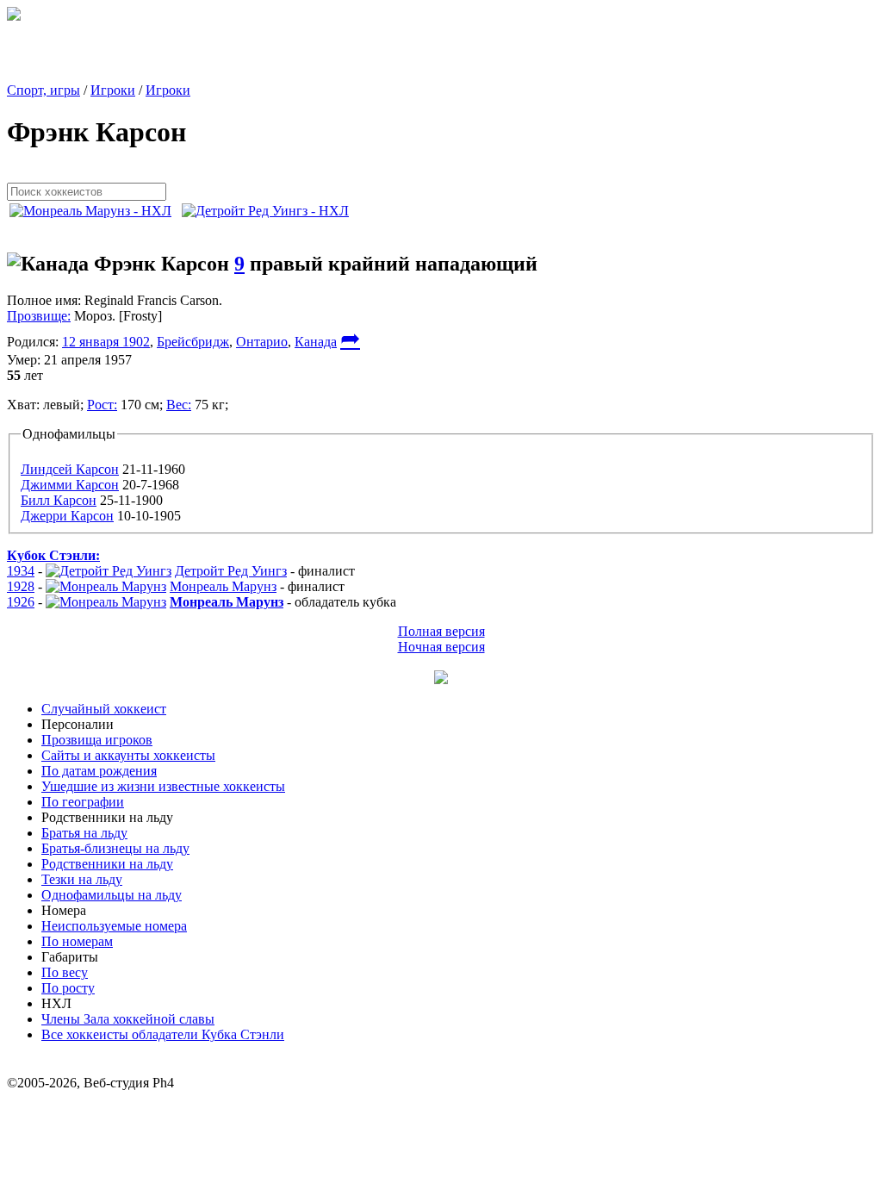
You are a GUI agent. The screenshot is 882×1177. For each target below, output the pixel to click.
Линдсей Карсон (70, 469)
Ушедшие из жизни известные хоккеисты (163, 786)
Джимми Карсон (70, 484)
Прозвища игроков (96, 739)
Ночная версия (441, 646)
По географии (82, 801)
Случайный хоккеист (103, 708)
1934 (20, 571)
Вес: (178, 404)
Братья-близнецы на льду (115, 848)
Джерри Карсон (67, 515)
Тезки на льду (81, 879)
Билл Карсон (58, 500)
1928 (20, 586)
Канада (316, 341)
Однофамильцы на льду (111, 894)
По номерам (77, 941)
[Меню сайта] (441, 679)
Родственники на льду (107, 863)
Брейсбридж (193, 341)
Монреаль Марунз (223, 586)
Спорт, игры (43, 90)
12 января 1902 (106, 341)
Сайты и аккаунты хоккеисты (128, 755)
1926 (20, 602)
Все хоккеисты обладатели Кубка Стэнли (162, 1034)
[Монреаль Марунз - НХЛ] (95, 210)
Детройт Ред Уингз (231, 571)
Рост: (102, 404)
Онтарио (262, 341)
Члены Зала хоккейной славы (127, 1019)
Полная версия (441, 631)
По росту (68, 988)
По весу (64, 972)
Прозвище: (39, 315)
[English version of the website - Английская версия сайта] (14, 16)
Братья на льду (84, 832)
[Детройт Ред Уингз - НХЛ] (270, 210)
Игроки (112, 90)
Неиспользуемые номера (114, 926)
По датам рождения (99, 770)
